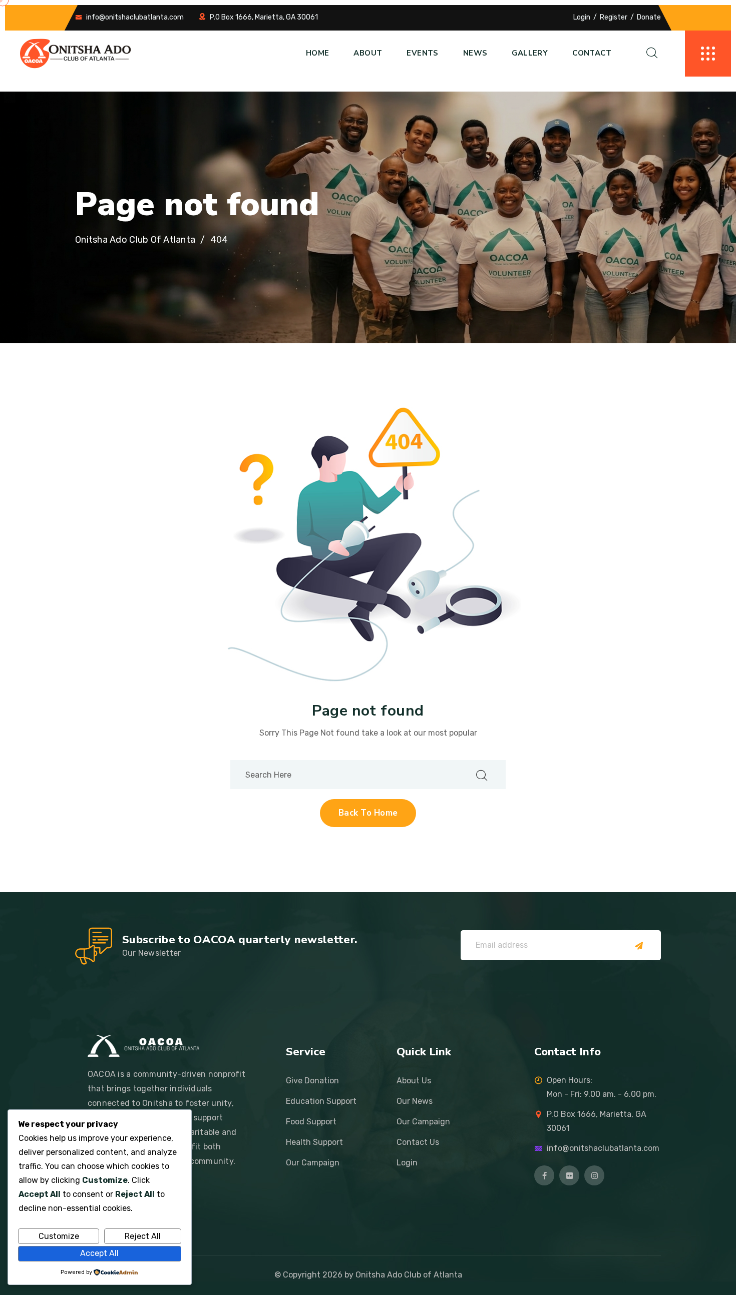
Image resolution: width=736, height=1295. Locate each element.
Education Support (321, 1101)
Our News (415, 1101)
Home (317, 53)
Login (581, 17)
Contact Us (418, 1142)
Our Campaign (312, 1162)
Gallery (530, 53)
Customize (59, 1236)
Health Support (314, 1142)
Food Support (311, 1121)
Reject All (143, 1236)
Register (613, 17)
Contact (591, 53)
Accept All (99, 1253)
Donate (649, 17)
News (475, 53)
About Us (414, 1080)
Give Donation (312, 1080)
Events (422, 53)
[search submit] (481, 775)
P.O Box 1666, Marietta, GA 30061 (264, 17)
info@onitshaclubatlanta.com (135, 17)
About (367, 53)
